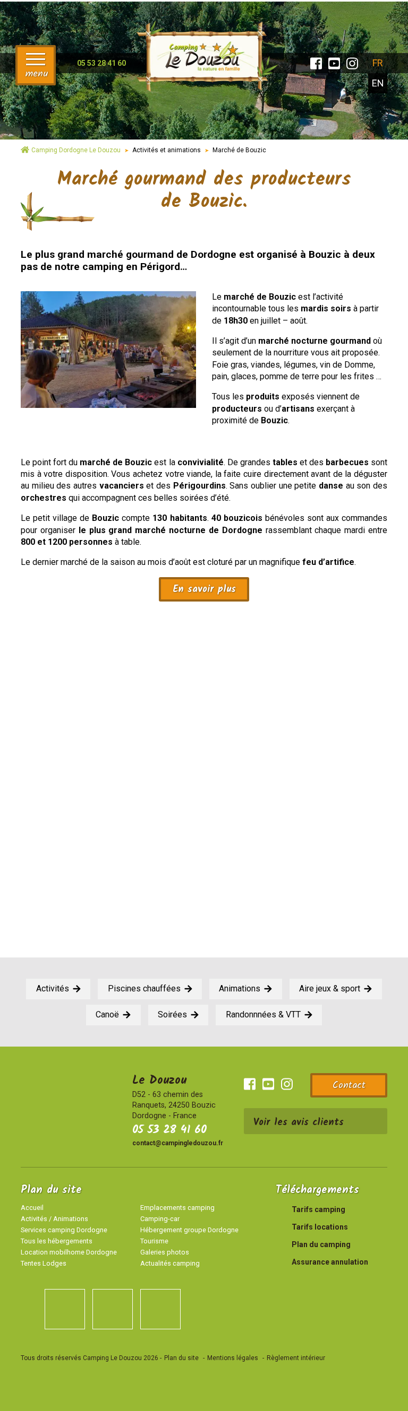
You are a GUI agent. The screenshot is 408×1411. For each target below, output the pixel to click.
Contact (349, 1085)
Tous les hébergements (56, 1241)
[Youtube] (334, 63)
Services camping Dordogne (64, 1230)
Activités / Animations (54, 1219)
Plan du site (181, 1358)
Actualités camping (170, 1263)
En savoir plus (204, 589)
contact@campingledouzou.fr (177, 1143)
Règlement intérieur (296, 1358)
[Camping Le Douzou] (204, 55)
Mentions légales (232, 1358)
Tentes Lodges (43, 1263)
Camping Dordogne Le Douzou (76, 150)
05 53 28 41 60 (169, 1130)
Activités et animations (166, 150)
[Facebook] (316, 63)
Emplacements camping (177, 1208)
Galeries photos (164, 1252)
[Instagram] (352, 63)
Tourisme (154, 1241)
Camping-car (160, 1219)
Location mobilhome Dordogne (69, 1252)
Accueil (32, 1208)
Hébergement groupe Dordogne (189, 1230)
